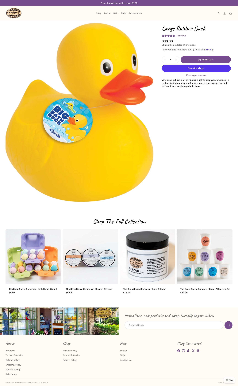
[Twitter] (193, 350)
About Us (10, 350)
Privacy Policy (70, 350)
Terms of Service (14, 355)
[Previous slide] (10, 256)
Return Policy (70, 360)
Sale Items (11, 374)
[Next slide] (57, 256)
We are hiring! (13, 369)
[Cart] (231, 13)
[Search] (219, 13)
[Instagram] (183, 350)
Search (124, 350)
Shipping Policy (13, 364)
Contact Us (126, 360)
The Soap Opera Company (21, 382)
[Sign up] (228, 325)
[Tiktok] (188, 350)
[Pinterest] (198, 350)
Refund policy (13, 360)
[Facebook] (178, 350)
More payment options (196, 75)
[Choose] (56, 280)
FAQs (122, 355)
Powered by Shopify (40, 382)
